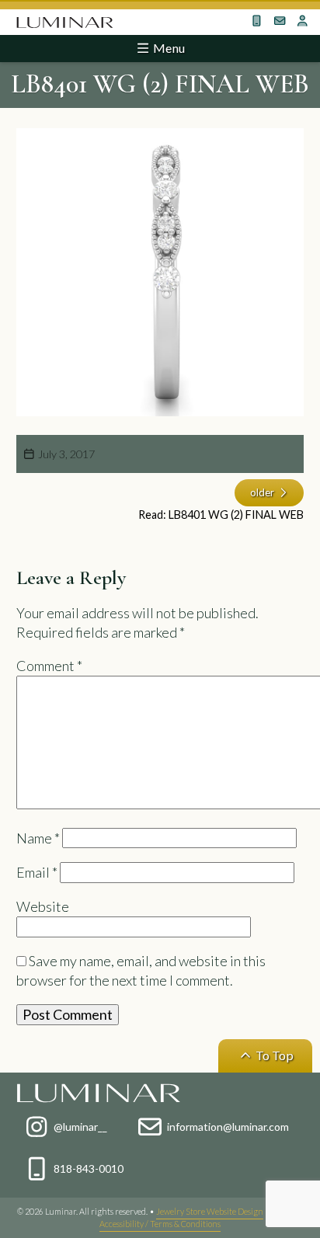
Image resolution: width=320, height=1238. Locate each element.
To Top (273, 1055)
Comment (49, 665)
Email (36, 872)
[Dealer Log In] (302, 21)
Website (42, 906)
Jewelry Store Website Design (209, 1211)
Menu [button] (168, 47)
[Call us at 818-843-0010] (256, 21)
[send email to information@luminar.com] (279, 21)
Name (38, 838)
